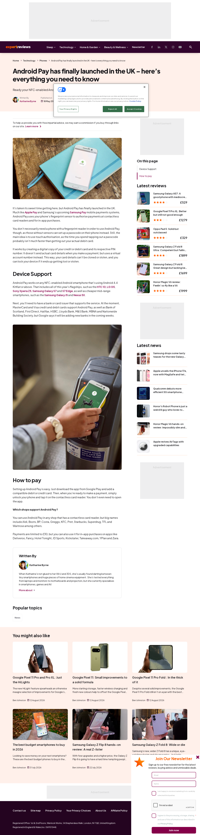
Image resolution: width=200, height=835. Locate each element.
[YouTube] (180, 47)
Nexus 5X (79, 295)
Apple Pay (31, 212)
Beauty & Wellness (115, 47)
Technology (66, 47)
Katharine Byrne (28, 101)
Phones (43, 60)
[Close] (144, 87)
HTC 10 (101, 286)
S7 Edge (67, 291)
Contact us (19, 810)
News (17, 617)
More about (26, 590)
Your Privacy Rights (68, 109)
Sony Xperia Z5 (22, 291)
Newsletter (138, 47)
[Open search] (190, 47)
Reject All (112, 109)
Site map (36, 810)
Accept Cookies (134, 109)
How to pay (145, 175)
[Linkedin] (159, 47)
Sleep (50, 47)
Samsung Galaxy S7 (45, 291)
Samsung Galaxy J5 (56, 295)
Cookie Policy (135, 101)
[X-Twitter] (166, 47)
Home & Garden (89, 47)
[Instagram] (173, 47)
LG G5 (111, 286)
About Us (100, 810)
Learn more (31, 126)
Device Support (147, 168)
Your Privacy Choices (78, 810)
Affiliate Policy (119, 810)
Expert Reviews (16, 47)
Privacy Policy (53, 810)
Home (16, 60)
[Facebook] (151, 47)
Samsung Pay (78, 212)
